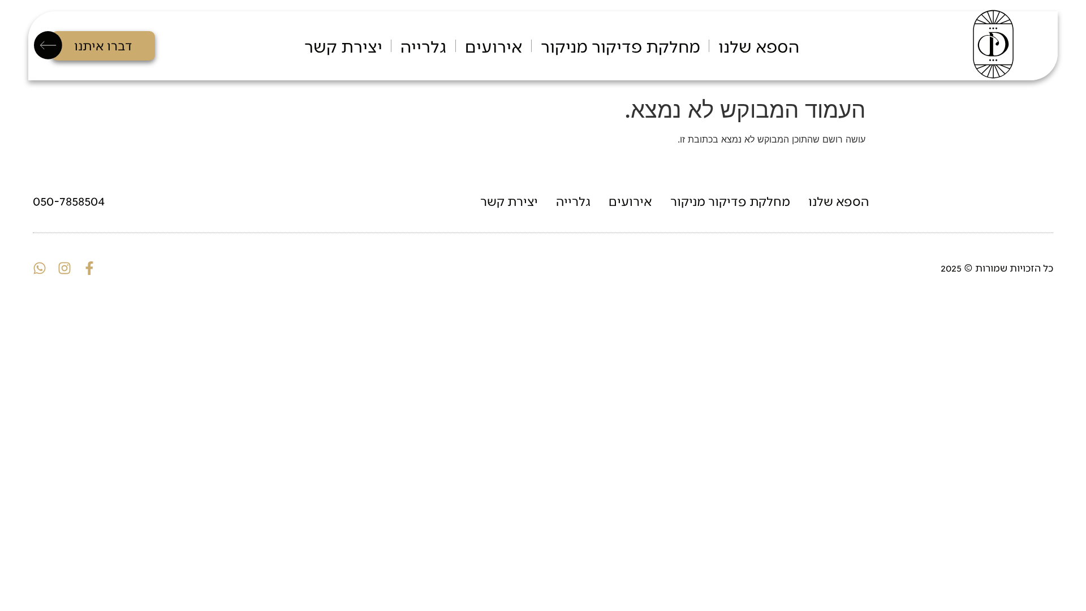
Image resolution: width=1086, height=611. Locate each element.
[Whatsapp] (39, 268)
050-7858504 (69, 200)
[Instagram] (64, 268)
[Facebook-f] (89, 268)
